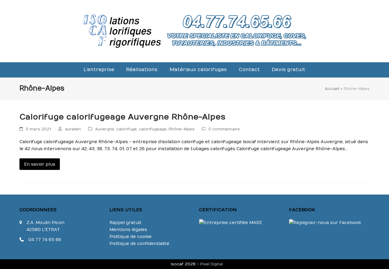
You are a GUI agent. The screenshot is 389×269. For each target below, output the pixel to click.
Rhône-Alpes (181, 129)
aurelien (73, 129)
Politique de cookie (130, 236)
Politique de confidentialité (139, 243)
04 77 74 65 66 (44, 239)
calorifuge (126, 129)
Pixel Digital (211, 264)
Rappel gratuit (125, 222)
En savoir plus (39, 164)
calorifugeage (153, 129)
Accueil (332, 88)
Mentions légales (128, 229)
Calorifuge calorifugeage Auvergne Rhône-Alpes (122, 117)
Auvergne (104, 129)
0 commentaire (224, 129)
